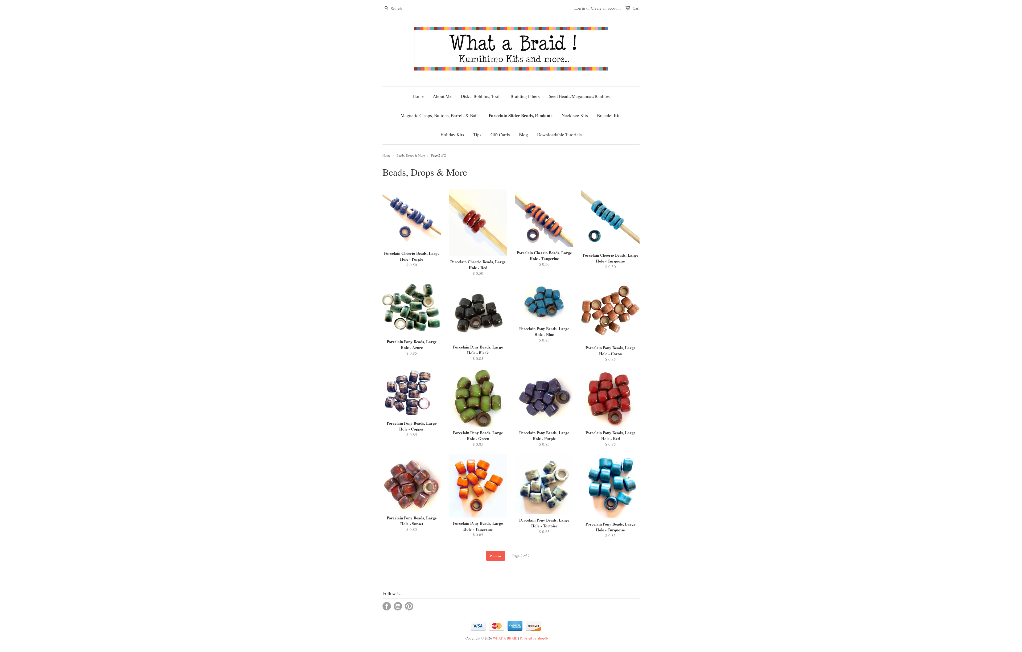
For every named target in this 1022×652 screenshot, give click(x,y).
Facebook (386, 606)
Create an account (606, 8)
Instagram (398, 606)
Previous (495, 556)
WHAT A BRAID (505, 638)
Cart (636, 8)
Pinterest (409, 606)
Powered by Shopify (534, 638)
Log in (579, 8)
